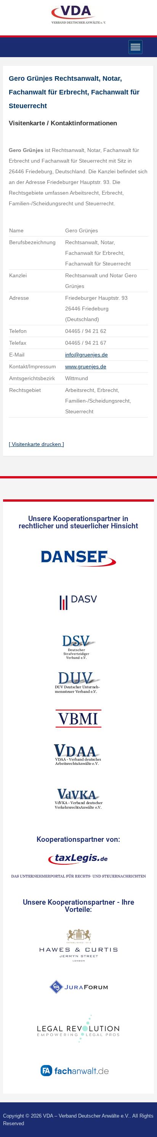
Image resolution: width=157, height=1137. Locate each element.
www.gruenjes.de (85, 366)
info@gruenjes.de (86, 355)
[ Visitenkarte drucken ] (36, 444)
